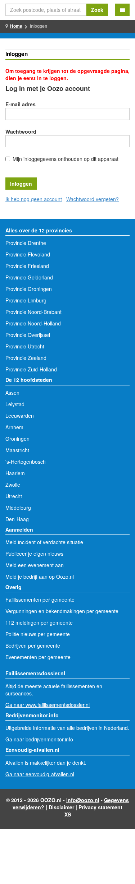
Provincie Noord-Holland (33, 323)
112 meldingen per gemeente (39, 622)
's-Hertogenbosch (25, 461)
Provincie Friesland (27, 265)
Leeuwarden (19, 415)
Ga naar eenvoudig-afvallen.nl (39, 774)
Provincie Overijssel (27, 334)
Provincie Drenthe (25, 242)
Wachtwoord (20, 131)
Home (16, 26)
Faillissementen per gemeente (40, 599)
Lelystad (14, 404)
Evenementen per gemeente (38, 657)
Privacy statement (100, 807)
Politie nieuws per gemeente (37, 634)
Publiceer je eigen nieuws (34, 553)
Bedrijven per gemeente (32, 645)
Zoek (97, 9)
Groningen (17, 438)
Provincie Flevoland (27, 254)
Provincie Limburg (25, 300)
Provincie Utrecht (24, 346)
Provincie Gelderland (29, 277)
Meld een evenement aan (34, 565)
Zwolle (12, 484)
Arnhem (14, 427)
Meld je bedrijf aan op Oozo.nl (39, 576)
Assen (12, 392)
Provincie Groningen (28, 288)
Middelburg (18, 507)
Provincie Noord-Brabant (33, 311)
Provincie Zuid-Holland (31, 369)
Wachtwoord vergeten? (92, 199)
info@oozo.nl (82, 800)
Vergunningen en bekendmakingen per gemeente (61, 611)
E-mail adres (20, 104)
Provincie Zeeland (25, 357)
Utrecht (13, 496)
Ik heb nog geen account (33, 199)
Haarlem (15, 473)
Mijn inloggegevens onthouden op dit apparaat (65, 158)
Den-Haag (17, 519)
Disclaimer (61, 807)
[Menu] (122, 10)
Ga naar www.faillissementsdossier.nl (47, 704)
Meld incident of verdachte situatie (44, 542)
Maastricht (17, 450)
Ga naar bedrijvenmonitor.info (39, 739)
